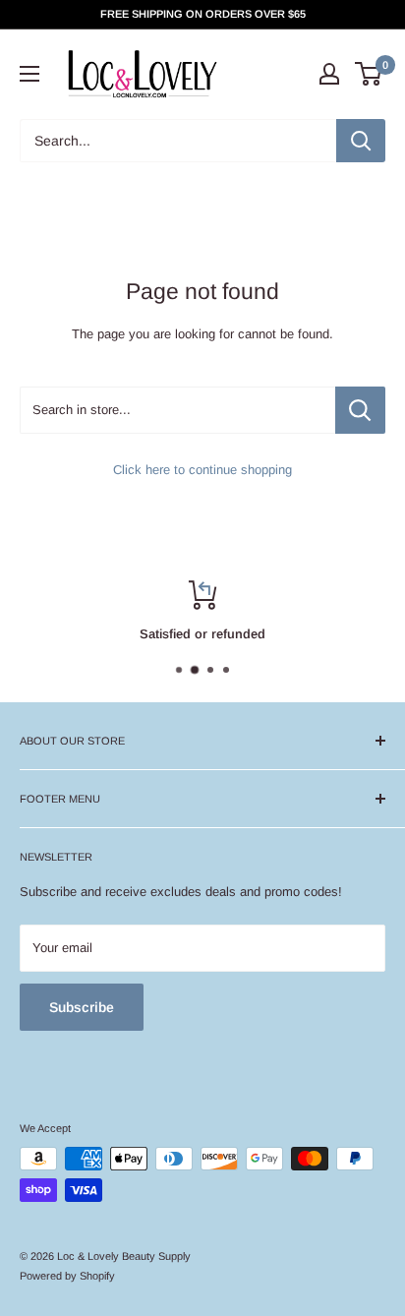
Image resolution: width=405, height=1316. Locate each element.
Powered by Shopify (67, 1276)
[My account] (329, 74)
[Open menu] (29, 74)
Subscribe (81, 1007)
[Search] (360, 140)
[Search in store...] (360, 410)
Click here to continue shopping (202, 469)
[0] (369, 74)
